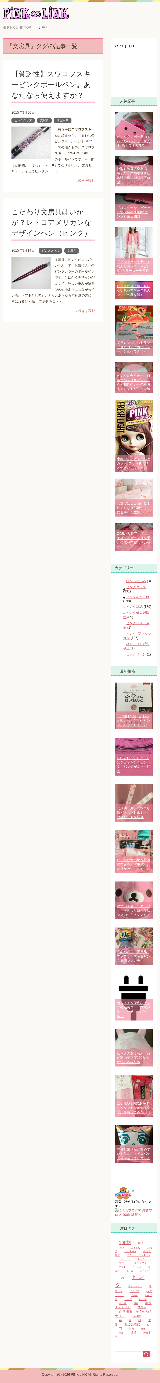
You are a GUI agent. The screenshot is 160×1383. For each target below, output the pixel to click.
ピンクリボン (136, 654)
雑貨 (133, 1332)
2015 (140, 1243)
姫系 (136, 1303)
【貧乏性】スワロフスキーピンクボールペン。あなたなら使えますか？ (51, 84)
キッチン (142, 1259)
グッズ (137, 1266)
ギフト (122, 1267)
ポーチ (134, 1295)
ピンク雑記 (134, 606)
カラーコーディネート (138, 1255)
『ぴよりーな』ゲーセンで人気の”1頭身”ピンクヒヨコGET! (133, 212)
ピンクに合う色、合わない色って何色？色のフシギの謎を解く (133, 290)
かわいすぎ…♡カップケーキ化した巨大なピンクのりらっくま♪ (133, 910)
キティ (123, 1262)
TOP (19, 27)
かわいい (130, 1251)
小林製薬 (136, 1316)
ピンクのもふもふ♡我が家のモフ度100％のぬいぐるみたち (133, 1058)
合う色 (122, 1303)
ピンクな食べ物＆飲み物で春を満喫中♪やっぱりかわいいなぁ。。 (133, 864)
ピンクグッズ (23, 120)
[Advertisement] (137, 69)
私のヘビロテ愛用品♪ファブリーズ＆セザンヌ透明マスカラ (133, 956)
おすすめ (135, 1247)
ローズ (142, 1299)
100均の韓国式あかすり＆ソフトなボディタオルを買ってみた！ (133, 1108)
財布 (131, 1328)
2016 (121, 1247)
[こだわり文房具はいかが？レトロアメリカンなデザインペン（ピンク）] (31, 286)
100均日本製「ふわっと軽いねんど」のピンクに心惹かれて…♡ (133, 720)
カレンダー (124, 1259)
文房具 (44, 120)
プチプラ (134, 1291)
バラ (122, 1277)
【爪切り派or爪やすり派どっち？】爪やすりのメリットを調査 (133, 813)
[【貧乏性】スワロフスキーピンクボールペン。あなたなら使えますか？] (31, 155)
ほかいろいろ (136, 581)
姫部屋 (142, 1307)
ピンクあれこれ (137, 597)
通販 (143, 1328)
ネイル (129, 1271)
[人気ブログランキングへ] (124, 1197)
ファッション (135, 1286)
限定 (121, 1332)
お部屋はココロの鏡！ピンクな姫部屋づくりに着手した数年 (133, 508)
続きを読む (86, 180)
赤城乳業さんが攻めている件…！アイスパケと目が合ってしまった (133, 1154)
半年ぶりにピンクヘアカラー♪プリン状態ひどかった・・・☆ (133, 463)
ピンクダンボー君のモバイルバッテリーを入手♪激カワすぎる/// (133, 141)
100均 (125, 1242)
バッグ (145, 1270)
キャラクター (141, 1262)
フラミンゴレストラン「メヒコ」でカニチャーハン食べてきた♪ (133, 347)
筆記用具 (63, 120)
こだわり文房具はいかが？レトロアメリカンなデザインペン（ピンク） (51, 222)
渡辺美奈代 (132, 1324)
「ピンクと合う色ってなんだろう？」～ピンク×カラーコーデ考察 (133, 266)
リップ (128, 1299)
